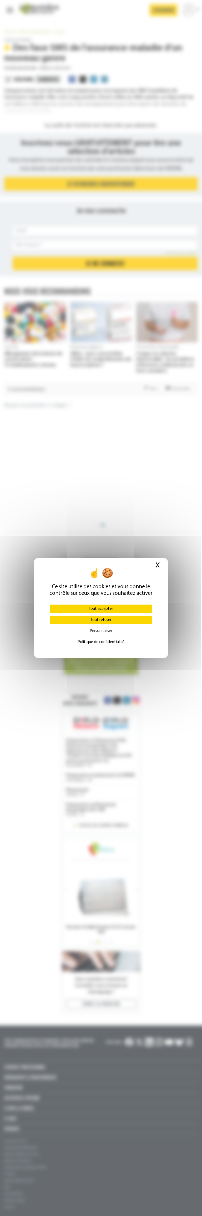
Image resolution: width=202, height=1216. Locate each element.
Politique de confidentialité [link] (101, 642)
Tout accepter (101, 609)
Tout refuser (101, 620)
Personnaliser (101, 631)
